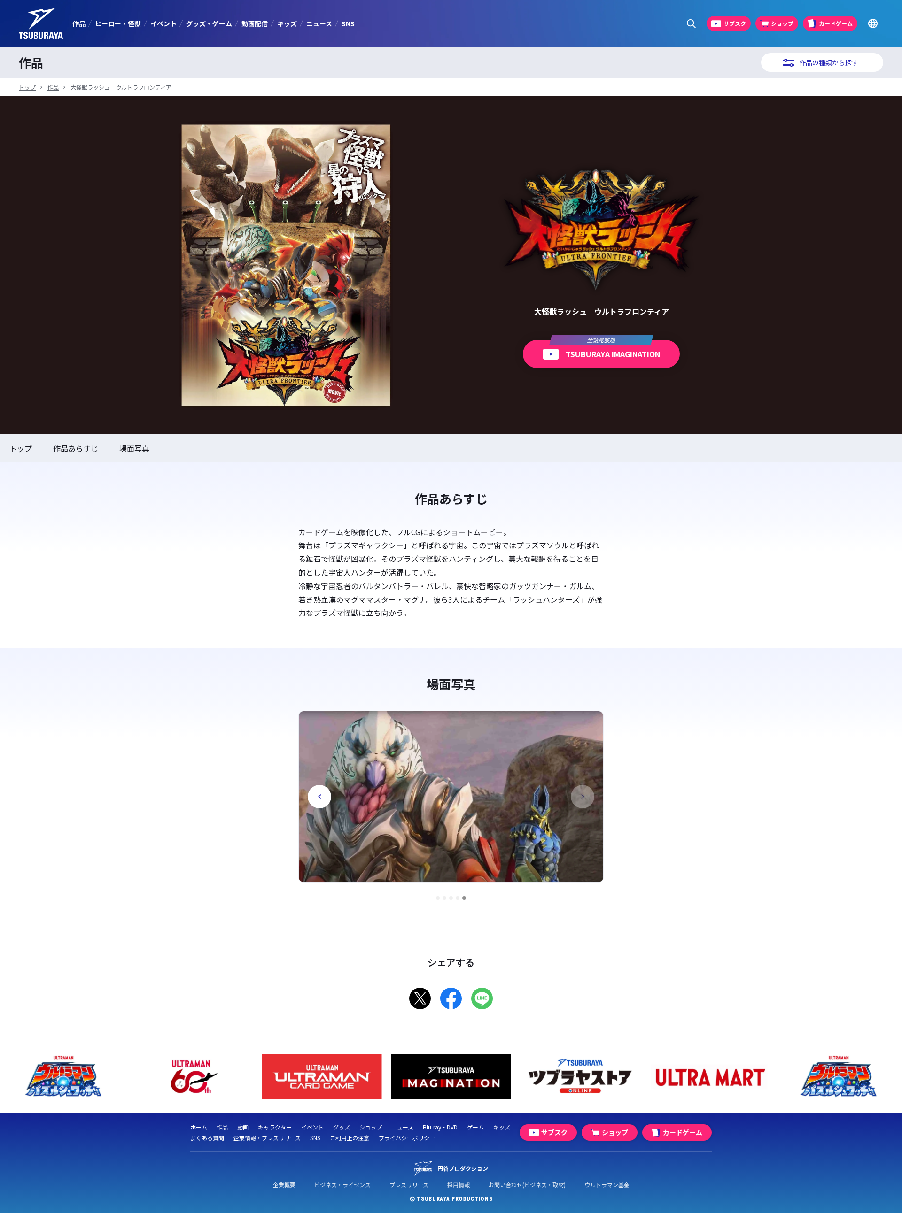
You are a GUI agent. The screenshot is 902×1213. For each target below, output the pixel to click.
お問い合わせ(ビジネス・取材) (527, 1185)
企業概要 (284, 1185)
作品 (79, 23)
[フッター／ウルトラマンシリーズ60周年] (193, 1076)
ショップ (370, 1127)
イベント (163, 23)
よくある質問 (207, 1138)
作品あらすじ (75, 448)
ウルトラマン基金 (607, 1185)
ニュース (319, 23)
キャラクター (275, 1127)
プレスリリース (408, 1185)
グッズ (341, 1127)
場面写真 (134, 448)
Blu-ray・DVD (440, 1127)
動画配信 (254, 23)
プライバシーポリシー (407, 1138)
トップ (27, 87)
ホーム (198, 1127)
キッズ (287, 23)
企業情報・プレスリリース (267, 1138)
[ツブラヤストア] (580, 1076)
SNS (348, 23)
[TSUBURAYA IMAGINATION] (451, 1076)
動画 (243, 1127)
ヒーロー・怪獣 (118, 23)
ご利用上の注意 (349, 1138)
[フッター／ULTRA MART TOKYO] (710, 1076)
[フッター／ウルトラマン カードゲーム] (322, 1076)
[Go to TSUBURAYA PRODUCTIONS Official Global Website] (872, 23)
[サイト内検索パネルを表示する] (691, 23)
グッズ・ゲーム (209, 23)
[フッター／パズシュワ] (64, 1076)
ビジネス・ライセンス (342, 1185)
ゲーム (475, 1127)
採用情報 (458, 1185)
